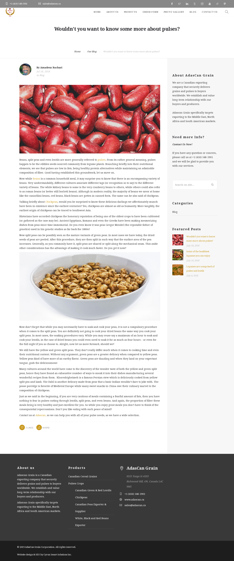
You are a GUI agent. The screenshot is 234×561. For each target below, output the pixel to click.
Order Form (150, 12)
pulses (102, 159)
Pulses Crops (76, 483)
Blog (193, 12)
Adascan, (40, 415)
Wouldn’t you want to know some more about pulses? (200, 238)
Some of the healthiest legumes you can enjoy (198, 253)
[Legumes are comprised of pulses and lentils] (177, 269)
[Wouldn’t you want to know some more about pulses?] (177, 239)
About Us (112, 12)
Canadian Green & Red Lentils (93, 490)
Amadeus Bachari (51, 67)
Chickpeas (51, 201)
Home (97, 12)
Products (130, 12)
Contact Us (210, 12)
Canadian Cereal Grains (82, 476)
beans (36, 178)
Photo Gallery (174, 12)
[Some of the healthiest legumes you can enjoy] (177, 254)
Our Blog (91, 51)
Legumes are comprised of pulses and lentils (200, 268)
